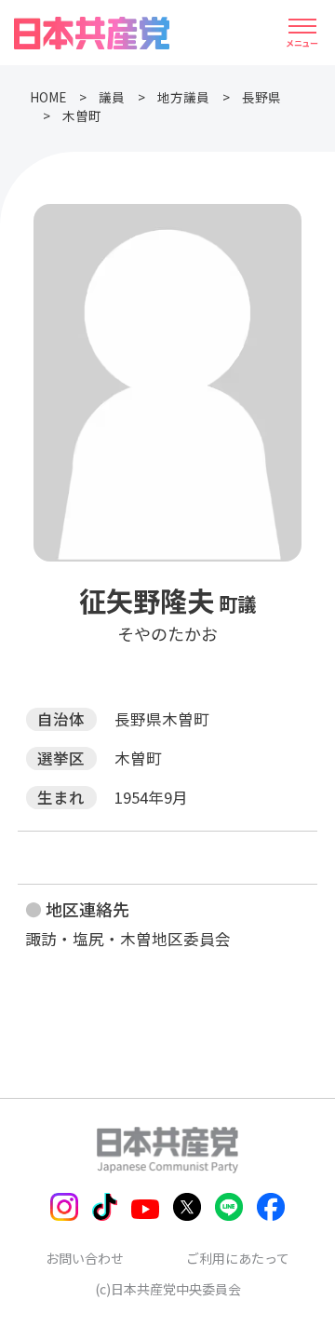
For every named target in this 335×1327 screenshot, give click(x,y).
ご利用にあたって (237, 1258)
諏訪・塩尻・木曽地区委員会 (128, 939)
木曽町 (81, 115)
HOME (48, 97)
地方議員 (183, 97)
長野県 (261, 97)
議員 (112, 97)
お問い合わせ (85, 1258)
